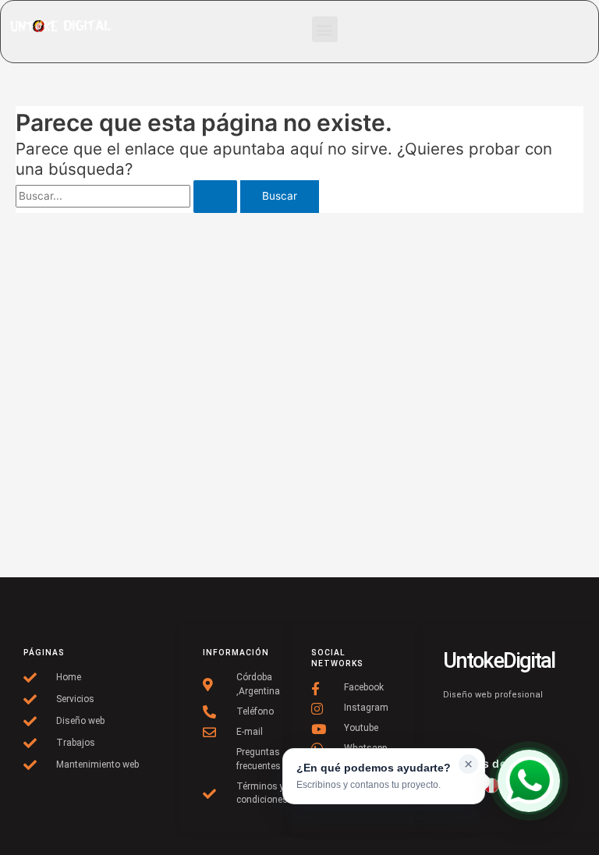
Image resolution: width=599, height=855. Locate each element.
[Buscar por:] (128, 196)
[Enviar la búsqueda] (215, 196)
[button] (325, 29)
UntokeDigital (499, 660)
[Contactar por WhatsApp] (529, 781)
